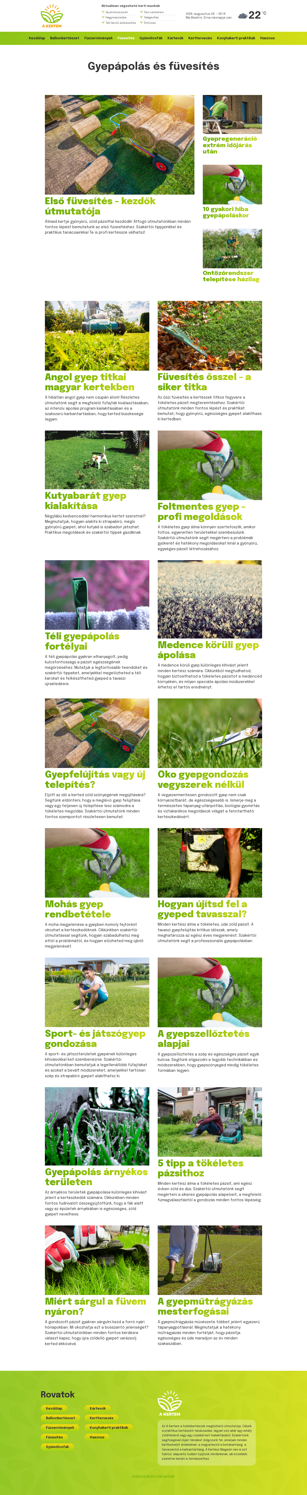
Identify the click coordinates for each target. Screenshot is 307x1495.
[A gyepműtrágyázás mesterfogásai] (210, 1260)
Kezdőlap (37, 38)
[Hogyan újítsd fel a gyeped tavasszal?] (210, 863)
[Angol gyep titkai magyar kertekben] (97, 335)
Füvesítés (126, 38)
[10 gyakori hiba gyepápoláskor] (232, 184)
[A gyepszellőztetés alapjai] (210, 992)
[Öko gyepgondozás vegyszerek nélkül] (210, 733)
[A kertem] (52, 15)
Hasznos (267, 38)
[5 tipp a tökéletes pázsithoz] (210, 1122)
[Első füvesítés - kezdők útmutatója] (119, 145)
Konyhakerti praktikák (236, 38)
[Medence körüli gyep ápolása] (210, 599)
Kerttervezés (200, 38)
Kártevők (175, 38)
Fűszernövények (98, 38)
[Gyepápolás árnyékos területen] (97, 1126)
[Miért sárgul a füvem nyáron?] (97, 1260)
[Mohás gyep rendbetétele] (97, 863)
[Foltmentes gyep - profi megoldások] (210, 465)
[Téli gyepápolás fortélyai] (97, 595)
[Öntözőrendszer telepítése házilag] (232, 248)
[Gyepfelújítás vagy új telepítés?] (97, 733)
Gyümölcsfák (151, 38)
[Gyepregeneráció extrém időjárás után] (232, 114)
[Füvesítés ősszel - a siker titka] (210, 335)
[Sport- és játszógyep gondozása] (97, 992)
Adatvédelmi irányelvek (153, 1477)
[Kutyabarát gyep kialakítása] (97, 460)
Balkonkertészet (64, 38)
